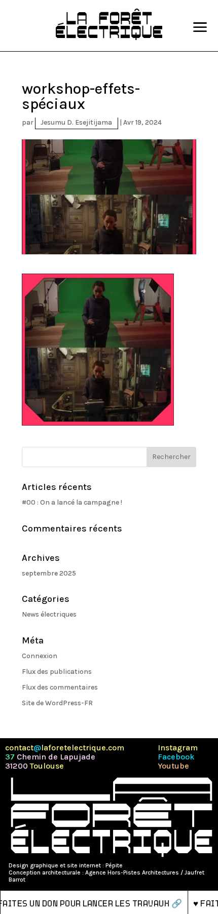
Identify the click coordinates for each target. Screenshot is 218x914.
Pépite (114, 865)
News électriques (49, 614)
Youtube (173, 766)
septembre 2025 (49, 573)
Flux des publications (57, 671)
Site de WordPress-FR (57, 703)
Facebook (176, 756)
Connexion (39, 656)
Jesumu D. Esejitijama (76, 122)
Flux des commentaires (60, 687)
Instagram (178, 747)
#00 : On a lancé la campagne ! (72, 502)
